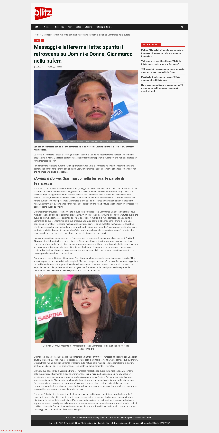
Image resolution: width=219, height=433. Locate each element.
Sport (70, 27)
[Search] (182, 26)
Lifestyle (88, 27)
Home (37, 34)
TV (42, 40)
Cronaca (47, 27)
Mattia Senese (41, 67)
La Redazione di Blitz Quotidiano (92, 417)
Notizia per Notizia (104, 27)
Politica (37, 27)
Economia (59, 27)
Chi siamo (71, 417)
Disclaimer (140, 417)
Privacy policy (127, 417)
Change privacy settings (11, 430)
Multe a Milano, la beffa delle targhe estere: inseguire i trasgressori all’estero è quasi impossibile (162, 53)
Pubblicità (114, 417)
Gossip (37, 40)
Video (78, 27)
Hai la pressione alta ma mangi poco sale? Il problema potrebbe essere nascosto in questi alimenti (162, 88)
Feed (149, 417)
